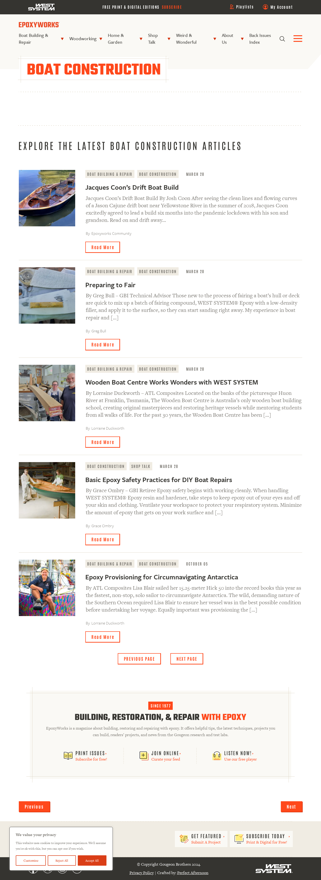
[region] (61, 849)
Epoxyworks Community (111, 233)
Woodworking (83, 38)
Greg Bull (98, 331)
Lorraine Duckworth (107, 428)
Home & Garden (116, 38)
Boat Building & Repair (33, 38)
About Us (227, 38)
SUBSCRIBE (172, 6)
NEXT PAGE (186, 658)
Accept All (92, 860)
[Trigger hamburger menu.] (298, 39)
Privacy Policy (141, 873)
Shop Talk (153, 38)
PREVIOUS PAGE (139, 658)
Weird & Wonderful (186, 38)
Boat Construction (158, 174)
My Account (281, 6)
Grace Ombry (102, 526)
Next (291, 806)
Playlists (245, 6)
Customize (30, 860)
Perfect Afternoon (192, 873)
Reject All (61, 860)
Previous (34, 806)
